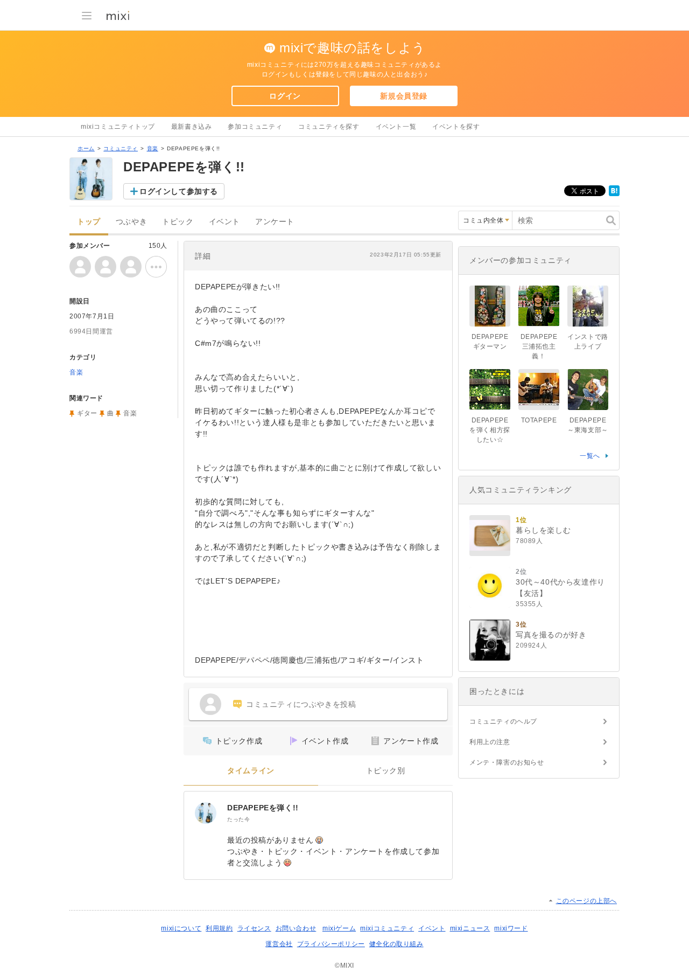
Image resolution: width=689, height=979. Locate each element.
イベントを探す (456, 126)
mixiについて (181, 928)
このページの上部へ (586, 901)
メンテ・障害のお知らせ (506, 762)
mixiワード (511, 928)
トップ (89, 222)
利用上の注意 (489, 742)
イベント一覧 (396, 126)
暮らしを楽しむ (543, 530)
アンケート (274, 222)
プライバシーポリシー (331, 944)
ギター (87, 413)
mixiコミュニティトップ (118, 126)
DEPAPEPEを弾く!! (263, 807)
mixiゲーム (339, 928)
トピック (177, 222)
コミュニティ (120, 148)
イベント (224, 222)
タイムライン (251, 771)
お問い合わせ (296, 928)
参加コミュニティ (255, 126)
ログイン (284, 96)
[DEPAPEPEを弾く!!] (205, 813)
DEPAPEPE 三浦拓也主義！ (542, 346)
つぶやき (131, 222)
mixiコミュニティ (387, 928)
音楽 (152, 148)
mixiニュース (470, 928)
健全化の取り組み (396, 944)
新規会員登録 (403, 96)
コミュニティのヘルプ (503, 721)
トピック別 (385, 771)
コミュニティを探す (328, 126)
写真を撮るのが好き (551, 634)
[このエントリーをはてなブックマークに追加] (614, 194)
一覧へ (590, 456)
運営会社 (278, 944)
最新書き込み (191, 126)
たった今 (238, 819)
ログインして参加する (178, 191)
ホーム (86, 148)
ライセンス (254, 928)
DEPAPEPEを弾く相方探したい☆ (489, 429)
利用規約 (219, 928)
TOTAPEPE (539, 420)
